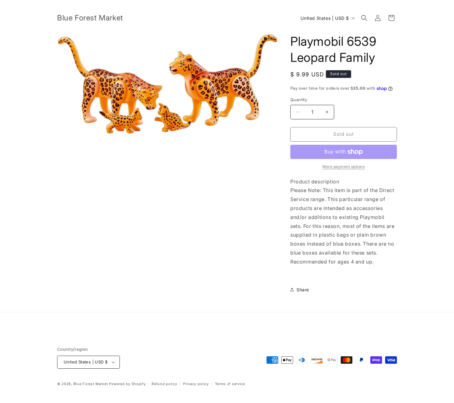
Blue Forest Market (91, 384)
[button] (364, 18)
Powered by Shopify (127, 384)
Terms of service (230, 384)
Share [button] (302, 289)
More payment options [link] (343, 166)
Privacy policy (196, 384)
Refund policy (164, 384)
